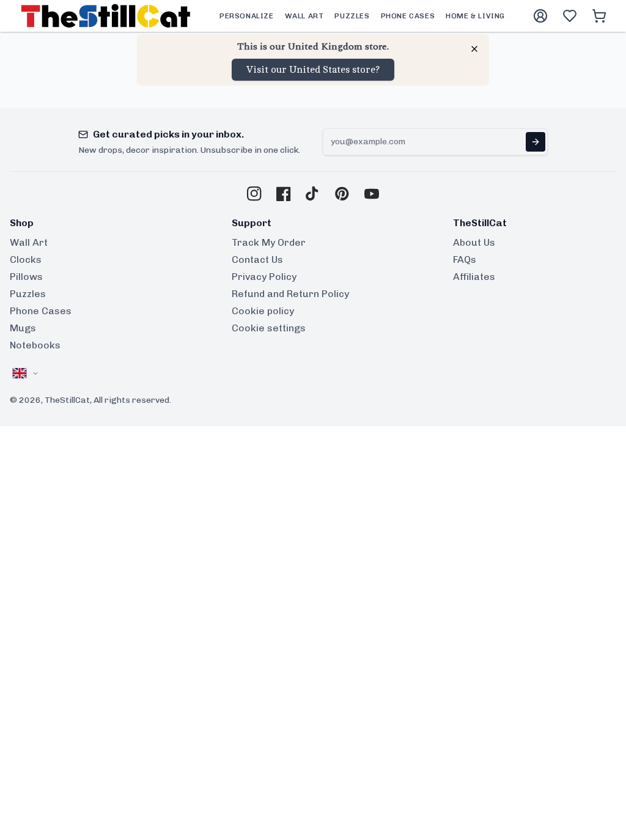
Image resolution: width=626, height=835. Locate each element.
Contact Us (257, 259)
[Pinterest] (342, 193)
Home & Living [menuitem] (475, 16)
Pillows (26, 276)
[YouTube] (371, 193)
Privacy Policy (264, 276)
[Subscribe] (535, 142)
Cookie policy (263, 311)
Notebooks (35, 345)
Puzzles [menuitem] (351, 16)
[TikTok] (313, 193)
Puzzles (28, 294)
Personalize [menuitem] (246, 16)
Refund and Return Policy (290, 294)
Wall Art (29, 242)
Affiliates (474, 276)
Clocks (26, 259)
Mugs (23, 328)
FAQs (464, 259)
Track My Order (269, 242)
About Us (474, 242)
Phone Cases (41, 311)
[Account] (540, 16)
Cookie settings (269, 328)
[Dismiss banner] (474, 49)
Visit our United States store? (313, 69)
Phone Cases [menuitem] (408, 16)
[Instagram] (254, 193)
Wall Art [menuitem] (304, 16)
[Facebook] (283, 193)
